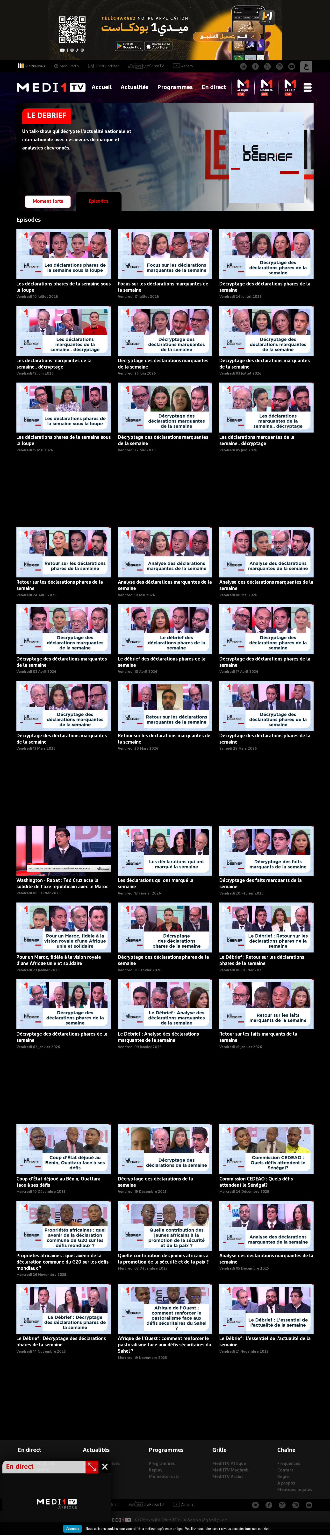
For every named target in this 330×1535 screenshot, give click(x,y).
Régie (283, 1477)
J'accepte (72, 1529)
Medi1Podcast (107, 66)
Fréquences (288, 1464)
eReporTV (155, 66)
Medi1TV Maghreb (230, 1470)
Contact (285, 1470)
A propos (286, 1483)
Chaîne (286, 1450)
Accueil (102, 88)
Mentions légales (294, 1490)
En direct (214, 88)
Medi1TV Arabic (228, 1477)
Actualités (135, 88)
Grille (219, 1450)
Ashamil (187, 66)
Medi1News (35, 66)
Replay (155, 1470)
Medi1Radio (69, 66)
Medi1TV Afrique (229, 1464)
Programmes (175, 88)
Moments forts (164, 1477)
